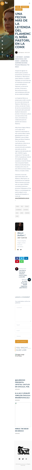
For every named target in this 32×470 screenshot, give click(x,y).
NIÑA (22, 212)
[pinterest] (2, 41)
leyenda (26, 209)
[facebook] (2, 52)
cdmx (17, 206)
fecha (26, 206)
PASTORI (27, 212)
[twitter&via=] (2, 48)
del (22, 206)
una (17, 216)
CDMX (17, 7)
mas (17, 212)
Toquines (18, 9)
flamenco (18, 209)
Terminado (25, 7)
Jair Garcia (21, 52)
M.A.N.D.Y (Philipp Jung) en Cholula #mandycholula (22, 395)
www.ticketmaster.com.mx (22, 198)
